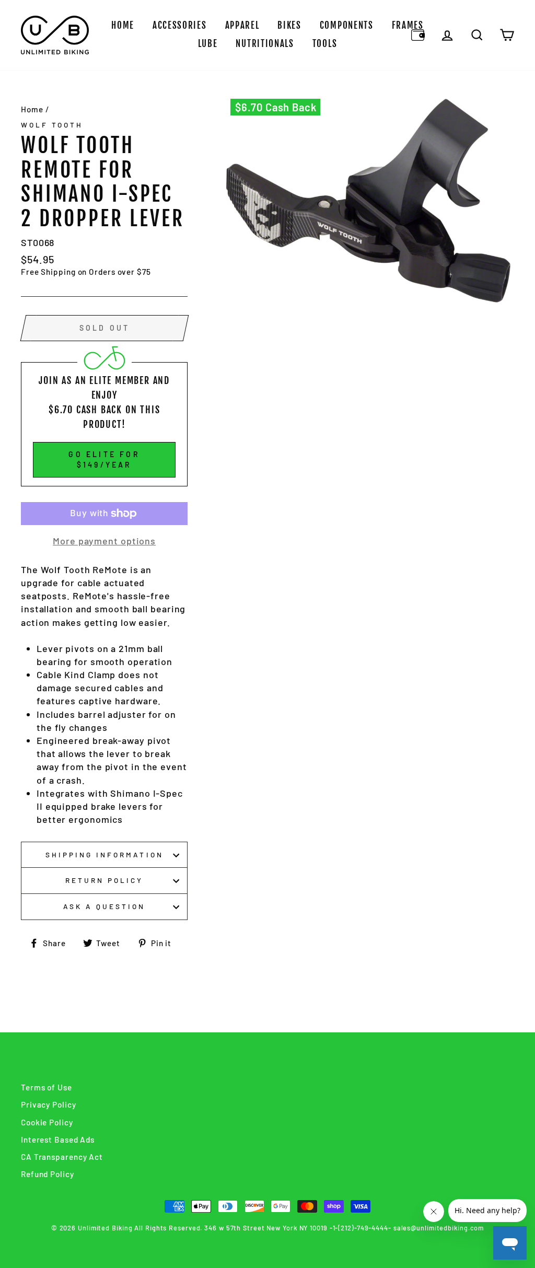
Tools (325, 43)
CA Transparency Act (62, 1156)
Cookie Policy (47, 1122)
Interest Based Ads (58, 1139)
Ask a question (104, 906)
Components (347, 25)
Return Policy (104, 880)
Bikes (289, 25)
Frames (408, 25)
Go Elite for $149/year (103, 459)
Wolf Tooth (52, 124)
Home (122, 25)
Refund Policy (47, 1174)
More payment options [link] (104, 540)
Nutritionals (265, 43)
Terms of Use (46, 1087)
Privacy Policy (48, 1104)
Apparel (242, 25)
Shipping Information (104, 854)
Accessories (180, 25)
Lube (208, 43)
